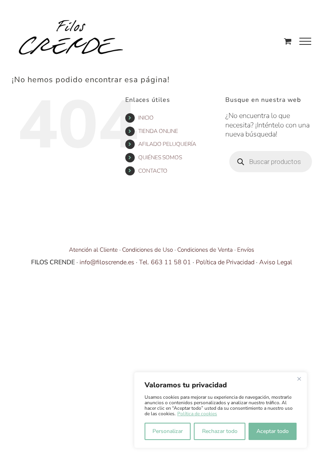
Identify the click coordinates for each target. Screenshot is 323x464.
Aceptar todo (272, 431)
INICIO (146, 118)
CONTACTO (152, 171)
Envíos (245, 250)
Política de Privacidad (225, 262)
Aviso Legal (275, 262)
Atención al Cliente (93, 250)
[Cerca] (299, 378)
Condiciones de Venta (205, 250)
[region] (220, 410)
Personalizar (167, 431)
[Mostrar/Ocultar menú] (305, 41)
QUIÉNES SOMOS (160, 157)
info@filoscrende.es (107, 262)
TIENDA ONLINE (158, 131)
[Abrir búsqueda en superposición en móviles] (270, 161)
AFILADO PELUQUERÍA (167, 144)
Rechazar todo (220, 431)
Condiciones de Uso (147, 250)
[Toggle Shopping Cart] (287, 41)
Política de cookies (197, 414)
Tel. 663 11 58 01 (165, 262)
